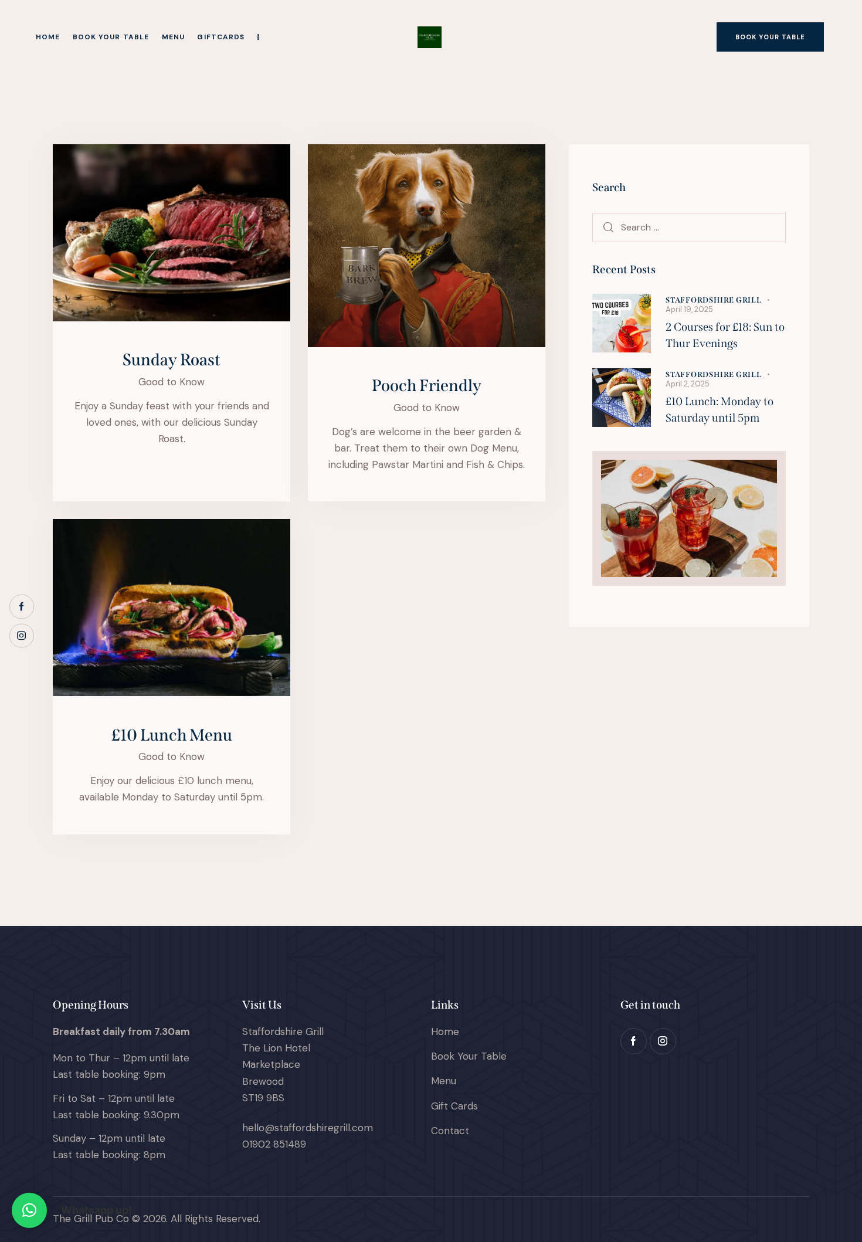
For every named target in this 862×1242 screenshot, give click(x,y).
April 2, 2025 (688, 384)
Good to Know (171, 381)
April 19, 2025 (689, 309)
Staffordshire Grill (714, 300)
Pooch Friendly (426, 385)
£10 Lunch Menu (171, 735)
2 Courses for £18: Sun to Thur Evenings (725, 335)
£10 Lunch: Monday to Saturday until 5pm (719, 410)
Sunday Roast (171, 359)
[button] (29, 1210)
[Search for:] (689, 226)
